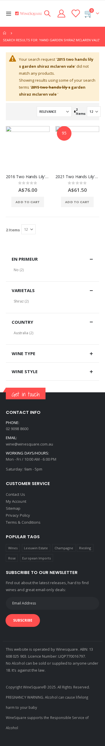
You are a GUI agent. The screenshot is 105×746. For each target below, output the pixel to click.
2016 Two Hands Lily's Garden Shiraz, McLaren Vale (28, 176)
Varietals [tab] (23, 290)
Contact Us (15, 494)
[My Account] (61, 13)
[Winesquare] (28, 13)
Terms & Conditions (23, 522)
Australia (21, 332)
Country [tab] (22, 322)
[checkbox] (52, 269)
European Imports (36, 558)
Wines (13, 548)
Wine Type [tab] (23, 353)
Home (5, 33)
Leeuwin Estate (36, 548)
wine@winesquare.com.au (29, 444)
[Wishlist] (75, 13)
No (16, 269)
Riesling (85, 548)
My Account (16, 501)
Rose (12, 558)
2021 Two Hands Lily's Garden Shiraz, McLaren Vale (77, 176)
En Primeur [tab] (25, 259)
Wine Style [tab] (25, 371)
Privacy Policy (18, 515)
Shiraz (19, 301)
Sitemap (13, 508)
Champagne (64, 548)
